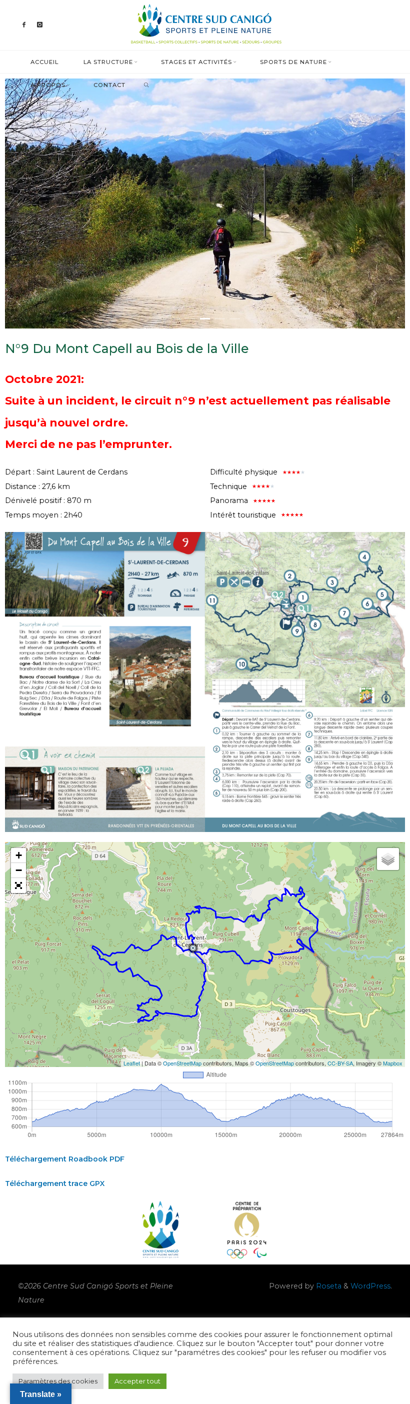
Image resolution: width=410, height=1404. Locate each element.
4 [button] (220, 319)
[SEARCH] (146, 85)
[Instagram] (40, 25)
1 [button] (175, 319)
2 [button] (190, 319)
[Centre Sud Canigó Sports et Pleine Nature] (205, 24)
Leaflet (132, 1063)
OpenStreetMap (182, 1063)
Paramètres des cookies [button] (58, 1381)
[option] (205, 203)
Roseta (328, 1286)
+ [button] (19, 855)
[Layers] (388, 859)
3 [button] (205, 319)
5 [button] (235, 319)
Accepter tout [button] (137, 1381)
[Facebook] (24, 25)
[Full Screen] (18, 885)
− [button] (19, 870)
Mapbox (392, 1063)
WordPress (370, 1286)
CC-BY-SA (340, 1063)
